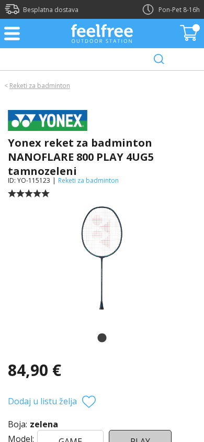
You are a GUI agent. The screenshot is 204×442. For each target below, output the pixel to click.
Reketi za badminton (39, 85)
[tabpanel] (102, 256)
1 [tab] (102, 338)
